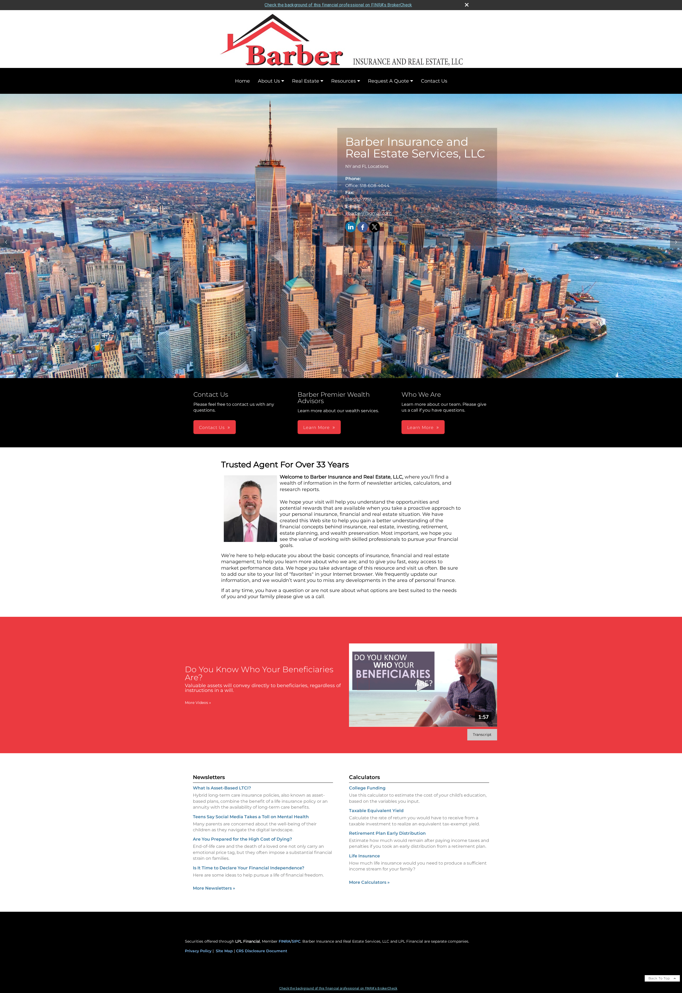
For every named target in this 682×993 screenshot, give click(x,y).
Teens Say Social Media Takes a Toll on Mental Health (251, 816)
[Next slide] (676, 242)
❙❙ (345, 370)
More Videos (198, 702)
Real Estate (305, 81)
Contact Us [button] (212, 427)
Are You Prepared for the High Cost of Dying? (242, 839)
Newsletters (209, 777)
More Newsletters (214, 888)
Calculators (364, 777)
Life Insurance (364, 855)
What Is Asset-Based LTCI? (222, 788)
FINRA (284, 941)
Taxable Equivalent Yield (376, 810)
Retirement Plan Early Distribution (387, 833)
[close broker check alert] (467, 5)
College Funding (367, 788)
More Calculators (369, 882)
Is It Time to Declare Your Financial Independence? (248, 867)
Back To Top (659, 978)
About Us (269, 81)
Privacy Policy (198, 951)
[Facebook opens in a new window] (362, 227)
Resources (343, 81)
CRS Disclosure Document (261, 951)
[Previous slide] (6, 242)
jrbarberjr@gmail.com (368, 213)
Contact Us (434, 81)
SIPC (296, 941)
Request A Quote (388, 81)
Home (242, 81)
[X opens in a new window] (374, 227)
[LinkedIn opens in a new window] (350, 227)
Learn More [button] (316, 427)
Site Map (224, 951)
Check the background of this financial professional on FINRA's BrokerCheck (338, 4)
